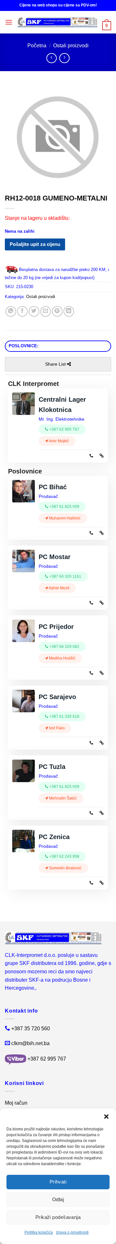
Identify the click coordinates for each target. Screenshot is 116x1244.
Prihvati (58, 1181)
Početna (36, 45)
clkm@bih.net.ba (30, 1043)
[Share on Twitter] (34, 311)
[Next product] (51, 58)
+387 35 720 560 (30, 1028)
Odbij (58, 1199)
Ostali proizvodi (71, 45)
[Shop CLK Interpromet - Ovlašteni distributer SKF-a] (57, 22)
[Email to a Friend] (45, 311)
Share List (56, 364)
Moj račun (16, 1103)
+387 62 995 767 (46, 1059)
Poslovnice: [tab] (24, 345)
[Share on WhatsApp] (10, 311)
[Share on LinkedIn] (68, 311)
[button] (106, 1116)
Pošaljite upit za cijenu (35, 244)
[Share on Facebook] (22, 311)
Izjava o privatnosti (72, 1232)
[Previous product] (64, 58)
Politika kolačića (38, 1232)
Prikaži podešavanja (58, 1217)
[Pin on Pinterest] (57, 311)
